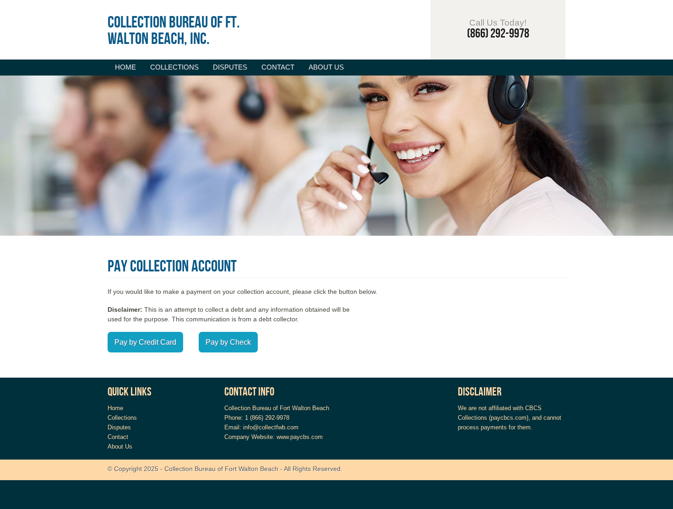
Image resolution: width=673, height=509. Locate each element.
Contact (277, 67)
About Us (326, 67)
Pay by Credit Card (145, 342)
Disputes (230, 67)
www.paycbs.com (300, 436)
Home (125, 67)
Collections (174, 67)
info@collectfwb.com (271, 427)
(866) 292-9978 (498, 33)
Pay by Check (228, 342)
